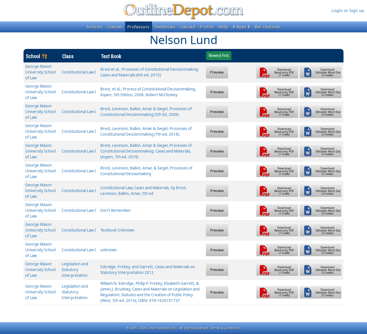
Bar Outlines (268, 26)
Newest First (219, 55)
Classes (115, 26)
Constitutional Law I (79, 72)
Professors (138, 26)
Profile (207, 26)
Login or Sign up (347, 10)
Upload (187, 26)
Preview (217, 72)
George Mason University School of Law (40, 72)
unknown (108, 249)
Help (223, 26)
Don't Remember (115, 210)
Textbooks (165, 26)
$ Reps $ (241, 26)
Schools (95, 26)
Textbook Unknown (117, 230)
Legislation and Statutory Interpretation (75, 269)
